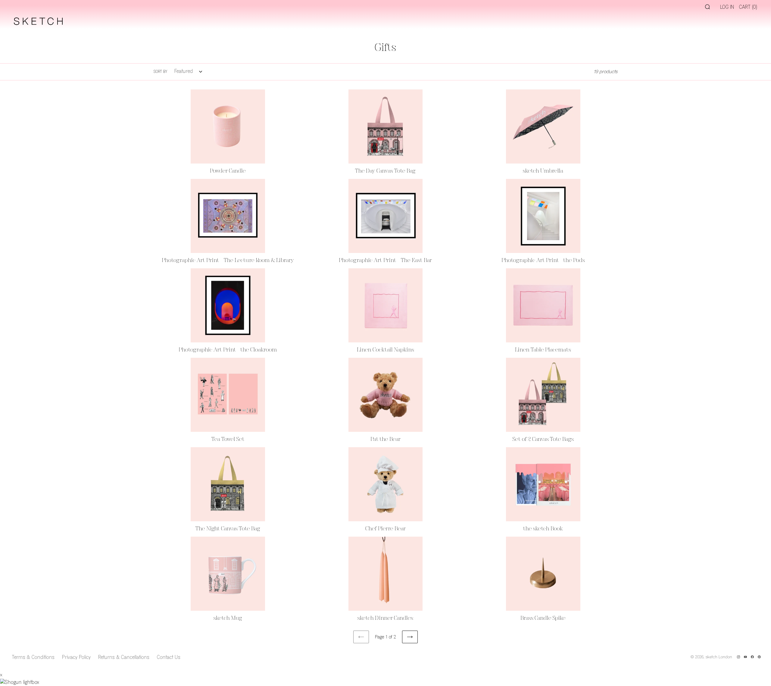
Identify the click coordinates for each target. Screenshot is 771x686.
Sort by (160, 72)
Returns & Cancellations (123, 657)
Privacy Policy (76, 657)
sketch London (719, 657)
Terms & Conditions (33, 657)
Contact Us (168, 657)
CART (748, 7)
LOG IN (727, 7)
